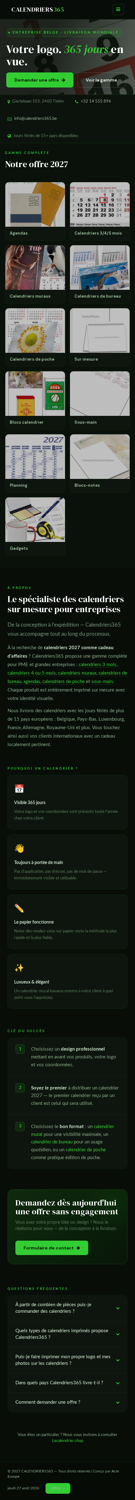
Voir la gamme (101, 80)
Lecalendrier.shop (67, 1441)
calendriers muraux (77, 673)
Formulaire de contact (49, 1248)
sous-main (102, 681)
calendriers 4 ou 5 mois (32, 673)
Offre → (58, 1488)
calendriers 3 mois (97, 664)
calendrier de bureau (52, 1142)
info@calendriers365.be (35, 119)
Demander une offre (36, 80)
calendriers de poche (63, 681)
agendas (32, 681)
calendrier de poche (86, 1150)
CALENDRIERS (37, 9)
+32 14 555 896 (96, 101)
